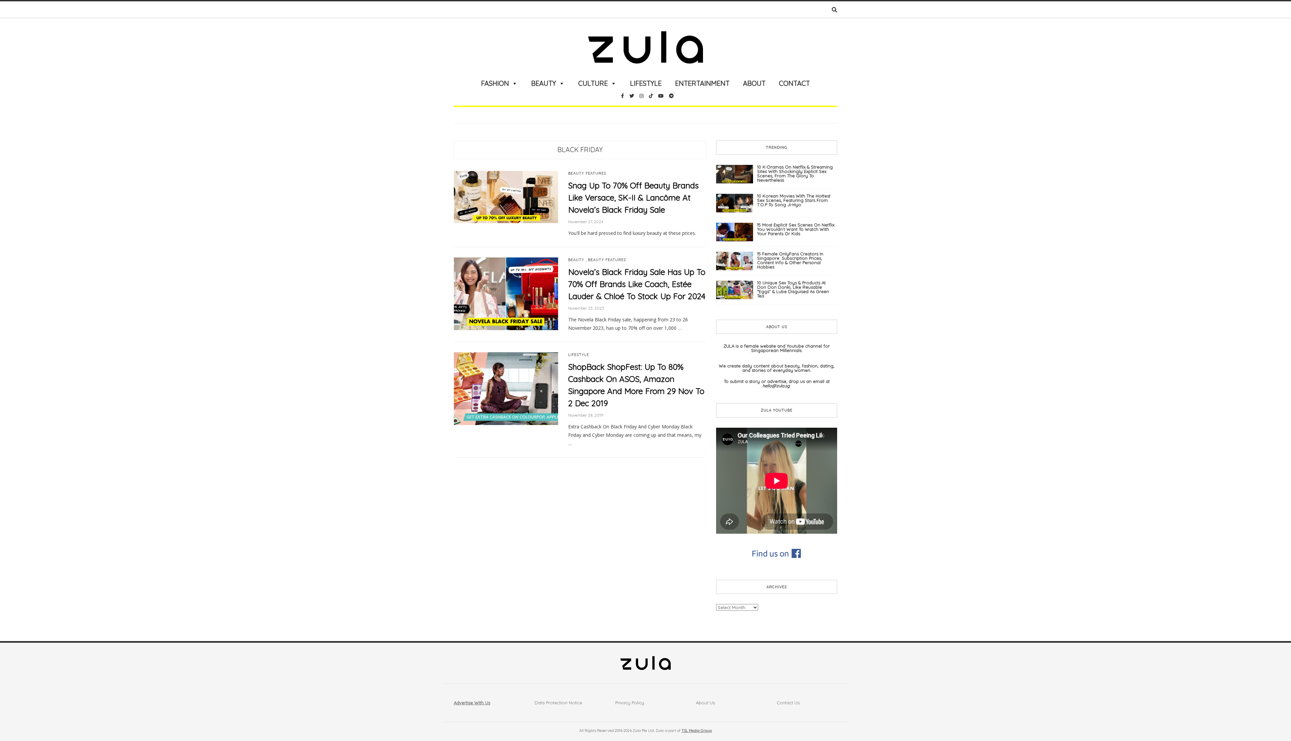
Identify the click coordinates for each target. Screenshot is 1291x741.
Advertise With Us (472, 702)
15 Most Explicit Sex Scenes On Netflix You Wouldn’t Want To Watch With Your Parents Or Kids (795, 229)
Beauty (543, 83)
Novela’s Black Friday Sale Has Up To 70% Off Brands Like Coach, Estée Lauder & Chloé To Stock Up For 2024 (636, 284)
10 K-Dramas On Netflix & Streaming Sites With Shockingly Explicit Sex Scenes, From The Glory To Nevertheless (795, 173)
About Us (705, 702)
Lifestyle (646, 83)
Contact (794, 83)
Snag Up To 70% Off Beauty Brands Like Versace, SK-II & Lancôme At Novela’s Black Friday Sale (633, 197)
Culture (593, 83)
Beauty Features (587, 173)
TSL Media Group (696, 730)
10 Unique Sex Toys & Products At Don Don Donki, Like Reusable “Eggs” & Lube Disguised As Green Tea (793, 289)
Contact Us (788, 702)
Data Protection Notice (558, 702)
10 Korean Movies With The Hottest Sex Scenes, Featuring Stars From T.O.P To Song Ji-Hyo (793, 200)
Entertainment (702, 83)
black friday (580, 149)
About (754, 83)
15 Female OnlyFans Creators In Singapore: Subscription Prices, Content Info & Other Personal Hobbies (790, 260)
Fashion (495, 83)
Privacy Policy (629, 702)
